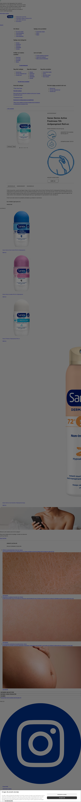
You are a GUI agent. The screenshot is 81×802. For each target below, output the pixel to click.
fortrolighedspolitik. (9, 800)
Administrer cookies (62, 794)
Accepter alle (62, 797)
